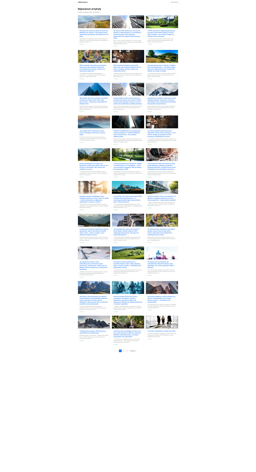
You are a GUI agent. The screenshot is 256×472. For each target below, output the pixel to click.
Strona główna (174, 2)
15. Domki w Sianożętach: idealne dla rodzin (161, 331)
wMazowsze (82, 2)
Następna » (133, 350)
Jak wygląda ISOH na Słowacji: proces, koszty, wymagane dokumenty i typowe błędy (92, 132)
